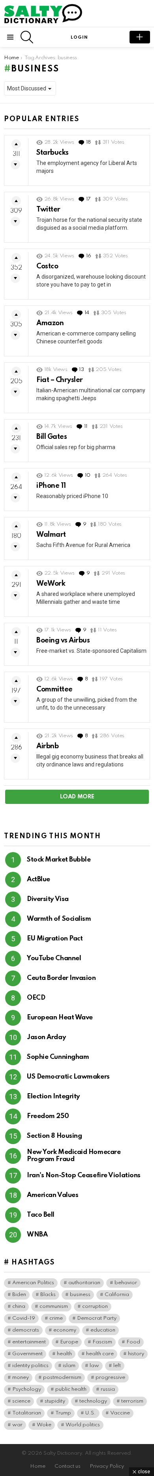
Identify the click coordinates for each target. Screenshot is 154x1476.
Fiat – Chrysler (59, 380)
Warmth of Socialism (59, 919)
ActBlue (38, 879)
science (21, 1401)
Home (37, 1466)
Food (133, 1342)
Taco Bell (40, 1215)
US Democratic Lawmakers (68, 1076)
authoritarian (84, 1282)
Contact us (67, 1466)
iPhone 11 (51, 485)
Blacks (48, 1294)
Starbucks (52, 152)
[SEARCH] (27, 37)
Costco (47, 266)
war (17, 1424)
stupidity (55, 1401)
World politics (83, 1424)
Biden (19, 1294)
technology (93, 1401)
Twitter (48, 209)
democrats (25, 1330)
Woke (44, 1424)
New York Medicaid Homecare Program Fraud (73, 1156)
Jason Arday (46, 1037)
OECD (36, 998)
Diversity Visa (48, 899)
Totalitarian (26, 1413)
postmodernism (62, 1377)
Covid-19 (23, 1318)
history (136, 1353)
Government (27, 1353)
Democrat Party (96, 1318)
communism (53, 1306)
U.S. (90, 1413)
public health (70, 1389)
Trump (63, 1413)
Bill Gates (51, 436)
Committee (54, 689)
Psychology (26, 1389)
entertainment (29, 1342)
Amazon (50, 323)
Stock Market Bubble (58, 859)
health (64, 1353)
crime (56, 1318)
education (102, 1330)
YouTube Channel (54, 958)
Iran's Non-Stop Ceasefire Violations (84, 1175)
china (18, 1306)
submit (140, 37)
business (80, 1294)
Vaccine (120, 1413)
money (20, 1377)
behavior (126, 1282)
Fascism (102, 1342)
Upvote (16, 144)
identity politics (30, 1365)
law (94, 1365)
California (117, 1294)
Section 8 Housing (54, 1136)
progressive (110, 1377)
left (117, 1365)
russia (108, 1389)
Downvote (15, 164)
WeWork (50, 583)
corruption (95, 1306)
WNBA (37, 1234)
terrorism (132, 1401)
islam (69, 1365)
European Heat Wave (60, 1017)
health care (100, 1353)
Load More (77, 797)
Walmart (51, 534)
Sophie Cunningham (58, 1057)
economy (64, 1330)
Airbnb (47, 746)
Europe (69, 1342)
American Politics (33, 1282)
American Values (52, 1195)
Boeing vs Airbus (63, 640)
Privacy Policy (107, 1466)
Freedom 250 (48, 1116)
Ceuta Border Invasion (61, 978)
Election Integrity (53, 1096)
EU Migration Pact (55, 938)
